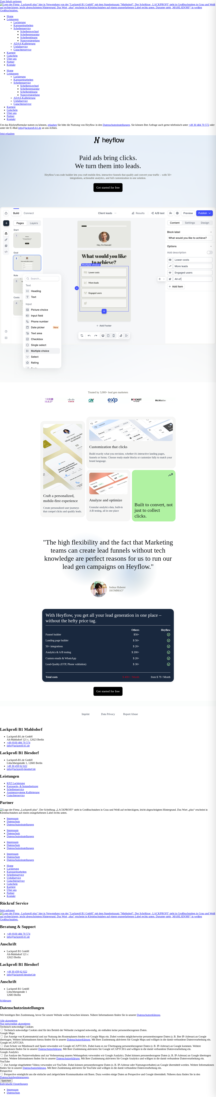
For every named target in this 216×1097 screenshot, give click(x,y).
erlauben (52, 124)
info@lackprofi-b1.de (29, 127)
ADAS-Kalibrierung (24, 43)
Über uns (12, 58)
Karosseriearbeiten (23, 25)
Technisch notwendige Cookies (16, 1026)
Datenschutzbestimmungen (14, 1077)
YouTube (5, 1061)
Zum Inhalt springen (11, 1)
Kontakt (11, 64)
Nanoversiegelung (30, 40)
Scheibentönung (28, 37)
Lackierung (20, 22)
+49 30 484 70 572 (199, 124)
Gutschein (12, 55)
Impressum (12, 818)
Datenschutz (13, 821)
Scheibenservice (22, 28)
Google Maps (7, 1033)
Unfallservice (21, 46)
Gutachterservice (22, 49)
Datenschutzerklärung (148, 1015)
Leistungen (13, 19)
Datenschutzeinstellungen (116, 124)
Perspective (6, 1071)
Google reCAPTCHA (12, 1042)
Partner (10, 61)
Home (10, 16)
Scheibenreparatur (29, 34)
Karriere (11, 52)
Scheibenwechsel (29, 31)
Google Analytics (9, 1052)
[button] (5, 1000)
